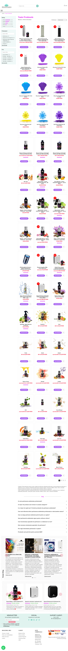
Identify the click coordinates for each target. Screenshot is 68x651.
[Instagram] (39, 620)
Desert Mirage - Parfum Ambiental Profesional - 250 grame (42, 182)
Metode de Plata (22, 633)
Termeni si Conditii (5, 633)
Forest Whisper (59, 410)
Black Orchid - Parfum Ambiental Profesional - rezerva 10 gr (59, 211)
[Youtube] (31, 620)
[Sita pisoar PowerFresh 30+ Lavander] (59, 88)
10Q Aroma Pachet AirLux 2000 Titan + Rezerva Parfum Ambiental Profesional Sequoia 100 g (25, 39)
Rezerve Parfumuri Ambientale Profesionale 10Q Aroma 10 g (25, 153)
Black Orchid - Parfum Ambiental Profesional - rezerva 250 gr (42, 211)
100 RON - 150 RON (7, 57)
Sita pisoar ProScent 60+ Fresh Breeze (25, 96)
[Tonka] (25, 345)
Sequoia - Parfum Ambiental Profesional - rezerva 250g (26, 211)
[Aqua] (42, 402)
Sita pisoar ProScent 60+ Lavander (42, 68)
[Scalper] (59, 373)
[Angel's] (59, 345)
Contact (3, 638)
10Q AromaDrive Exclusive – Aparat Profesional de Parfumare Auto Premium (26, 268)
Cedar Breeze (25, 438)
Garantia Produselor (22, 636)
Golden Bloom (42, 467)
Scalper (59, 381)
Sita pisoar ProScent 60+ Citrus (59, 67)
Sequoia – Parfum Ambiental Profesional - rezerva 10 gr (26, 239)
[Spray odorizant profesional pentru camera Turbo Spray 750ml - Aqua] (25, 288)
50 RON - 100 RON (6, 56)
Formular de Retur (22, 638)
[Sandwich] (42, 316)
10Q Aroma (5, 36)
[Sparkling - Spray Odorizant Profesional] (25, 316)
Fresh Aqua (42, 438)
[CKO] (25, 402)
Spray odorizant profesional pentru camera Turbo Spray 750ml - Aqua (25, 296)
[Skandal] (42, 373)
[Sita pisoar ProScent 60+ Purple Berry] (42, 88)
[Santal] (42, 345)
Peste (4, 19)
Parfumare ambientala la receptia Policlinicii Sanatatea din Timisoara (52, 556)
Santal (42, 352)
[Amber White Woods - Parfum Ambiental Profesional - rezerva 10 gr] (42, 231)
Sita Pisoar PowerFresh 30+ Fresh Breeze (42, 125)
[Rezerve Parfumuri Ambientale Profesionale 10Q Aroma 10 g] (25, 145)
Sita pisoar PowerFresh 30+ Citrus (25, 125)
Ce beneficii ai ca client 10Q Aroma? (13, 555)
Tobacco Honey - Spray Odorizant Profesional (59, 296)
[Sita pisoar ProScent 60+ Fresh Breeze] (25, 88)
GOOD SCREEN (6, 42)
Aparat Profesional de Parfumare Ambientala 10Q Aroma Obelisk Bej (42, 39)
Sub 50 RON (5, 54)
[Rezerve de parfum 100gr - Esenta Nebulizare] (42, 259)
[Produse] (2, 11)
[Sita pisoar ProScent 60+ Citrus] (59, 59)
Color (59, 324)
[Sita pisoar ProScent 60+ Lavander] (42, 59)
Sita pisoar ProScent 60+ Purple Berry (42, 96)
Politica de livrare (5, 636)
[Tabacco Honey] (25, 373)
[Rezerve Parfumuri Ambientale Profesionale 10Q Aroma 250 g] (42, 145)
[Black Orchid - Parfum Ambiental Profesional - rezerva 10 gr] (59, 202)
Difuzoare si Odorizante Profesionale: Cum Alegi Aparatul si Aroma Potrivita (32, 556)
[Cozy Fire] (59, 430)
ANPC (20, 640)
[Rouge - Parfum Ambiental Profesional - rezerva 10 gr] (59, 231)
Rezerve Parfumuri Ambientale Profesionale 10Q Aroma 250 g (42, 153)
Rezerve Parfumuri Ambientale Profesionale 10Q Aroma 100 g (59, 153)
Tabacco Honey (26, 381)
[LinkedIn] (34, 620)
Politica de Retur (22, 634)
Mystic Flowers (59, 467)
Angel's (59, 352)
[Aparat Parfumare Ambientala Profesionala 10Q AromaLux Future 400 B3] (42, 288)
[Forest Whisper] (59, 402)
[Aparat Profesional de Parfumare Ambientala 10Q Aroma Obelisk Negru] (59, 31)
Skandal (42, 381)
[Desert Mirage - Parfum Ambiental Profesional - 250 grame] (42, 173)
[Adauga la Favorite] (30, 47)
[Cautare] (37, 6)
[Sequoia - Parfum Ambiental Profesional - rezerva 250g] (25, 202)
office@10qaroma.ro (57, 618)
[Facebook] (29, 620)
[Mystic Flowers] (59, 459)
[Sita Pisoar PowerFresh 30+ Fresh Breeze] (42, 116)
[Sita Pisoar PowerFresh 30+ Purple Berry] (59, 116)
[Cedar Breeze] (25, 430)
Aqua (42, 410)
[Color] (59, 316)
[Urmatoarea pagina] (65, 480)
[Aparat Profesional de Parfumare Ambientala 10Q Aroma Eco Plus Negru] (52, 592)
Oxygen (4, 43)
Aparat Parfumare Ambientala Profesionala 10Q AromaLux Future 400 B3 (42, 296)
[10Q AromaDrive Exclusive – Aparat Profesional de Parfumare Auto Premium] (25, 259)
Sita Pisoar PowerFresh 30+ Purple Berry (59, 125)
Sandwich (42, 324)
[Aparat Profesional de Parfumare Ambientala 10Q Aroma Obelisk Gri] (25, 59)
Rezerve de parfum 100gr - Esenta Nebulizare (42, 268)
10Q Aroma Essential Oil (7, 37)
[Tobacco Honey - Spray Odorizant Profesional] (59, 288)
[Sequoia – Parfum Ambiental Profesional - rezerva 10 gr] (25, 231)
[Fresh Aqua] (42, 430)
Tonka (25, 352)
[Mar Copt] (25, 173)
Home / (3, 13)
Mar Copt (26, 181)
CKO (26, 410)
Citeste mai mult (9, 575)
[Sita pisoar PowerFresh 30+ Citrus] (25, 116)
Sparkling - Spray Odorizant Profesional (25, 325)
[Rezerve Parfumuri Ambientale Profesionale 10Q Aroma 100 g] (59, 145)
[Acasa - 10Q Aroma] (7, 6)
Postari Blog (3, 574)
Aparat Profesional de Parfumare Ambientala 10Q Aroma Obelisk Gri (25, 68)
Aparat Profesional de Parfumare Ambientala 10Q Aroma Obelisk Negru (59, 39)
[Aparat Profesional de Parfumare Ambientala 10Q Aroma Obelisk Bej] (42, 31)
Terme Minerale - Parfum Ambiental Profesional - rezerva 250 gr (59, 182)
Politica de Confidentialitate (7, 634)
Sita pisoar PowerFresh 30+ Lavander (59, 96)
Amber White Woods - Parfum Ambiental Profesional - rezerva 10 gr (42, 239)
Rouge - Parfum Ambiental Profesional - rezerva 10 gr (59, 239)
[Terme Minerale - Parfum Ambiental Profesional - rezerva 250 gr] (59, 173)
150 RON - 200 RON (7, 59)
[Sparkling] (25, 459)
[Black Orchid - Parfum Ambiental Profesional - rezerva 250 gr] (42, 202)
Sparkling (26, 467)
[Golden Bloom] (42, 459)
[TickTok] (36, 620)
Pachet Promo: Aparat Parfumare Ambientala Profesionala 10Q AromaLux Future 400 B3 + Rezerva (59, 268)
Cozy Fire (59, 438)
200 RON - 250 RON (7, 61)
